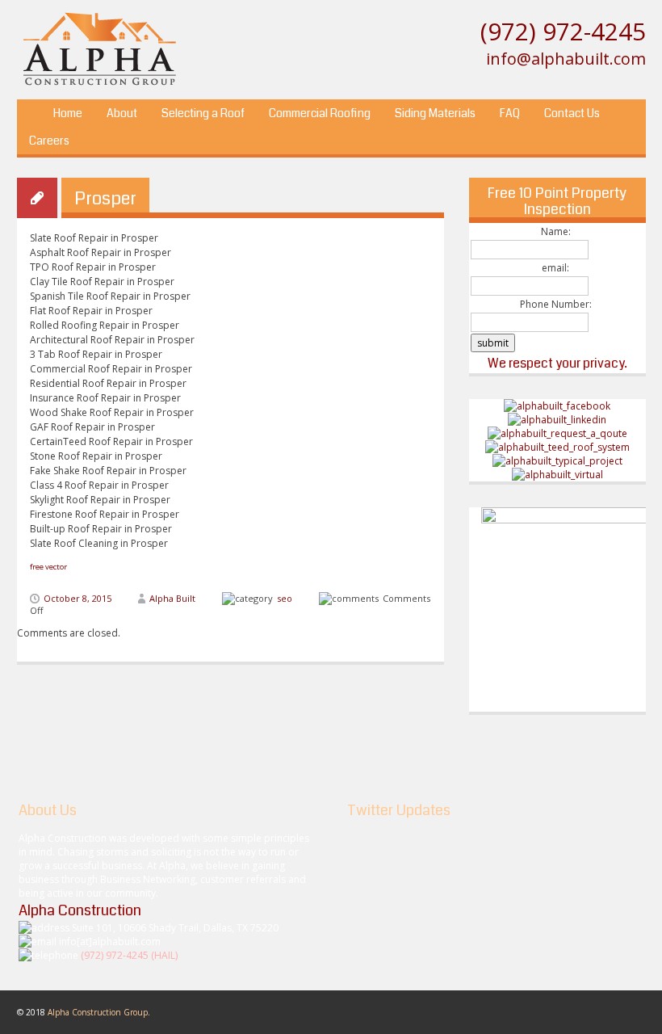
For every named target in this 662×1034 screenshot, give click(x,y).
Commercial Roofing (320, 113)
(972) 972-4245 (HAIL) (129, 955)
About (122, 113)
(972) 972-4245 (563, 31)
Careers (49, 140)
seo (284, 598)
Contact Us (572, 113)
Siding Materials (435, 113)
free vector (48, 566)
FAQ (510, 113)
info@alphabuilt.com (566, 58)
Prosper (105, 198)
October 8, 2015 (77, 598)
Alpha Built (172, 598)
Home (67, 113)
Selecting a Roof (203, 113)
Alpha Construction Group (98, 1012)
